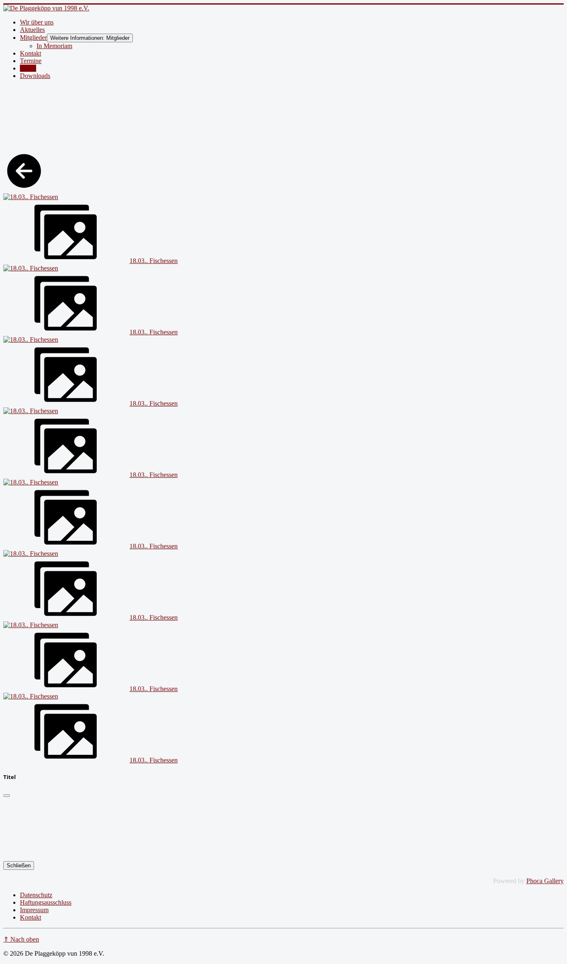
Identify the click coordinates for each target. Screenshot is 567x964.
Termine (31, 60)
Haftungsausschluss (45, 902)
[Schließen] (6, 795)
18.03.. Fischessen (154, 260)
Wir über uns (37, 22)
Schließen (19, 865)
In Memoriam (54, 45)
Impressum (34, 909)
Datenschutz (36, 894)
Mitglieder (33, 37)
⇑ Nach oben (21, 939)
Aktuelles (32, 29)
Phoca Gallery (545, 880)
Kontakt (30, 53)
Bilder (28, 68)
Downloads (35, 75)
